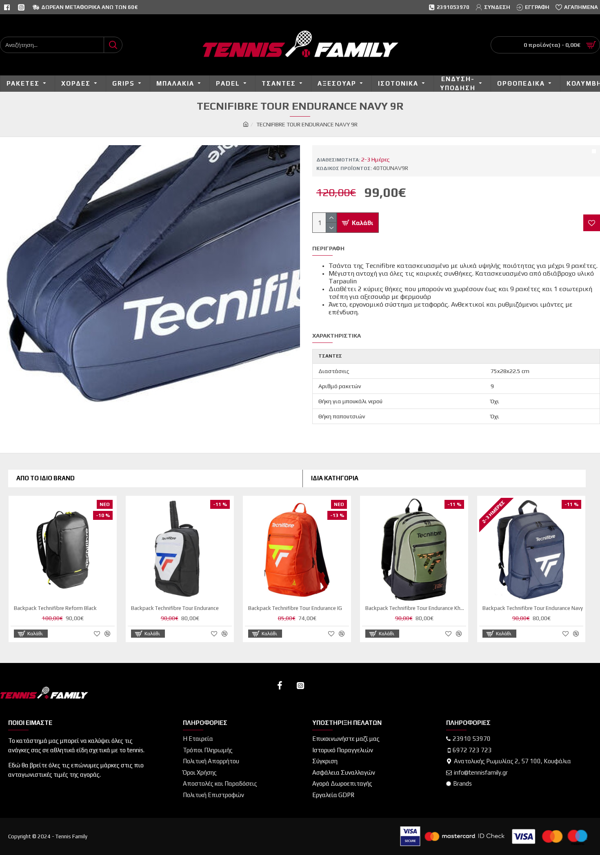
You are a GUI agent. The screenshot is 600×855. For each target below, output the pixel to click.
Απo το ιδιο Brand (45, 478)
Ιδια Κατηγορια (334, 478)
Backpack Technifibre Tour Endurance (175, 608)
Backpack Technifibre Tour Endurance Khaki (415, 608)
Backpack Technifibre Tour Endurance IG (295, 608)
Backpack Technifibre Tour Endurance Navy (532, 608)
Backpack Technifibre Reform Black (55, 608)
